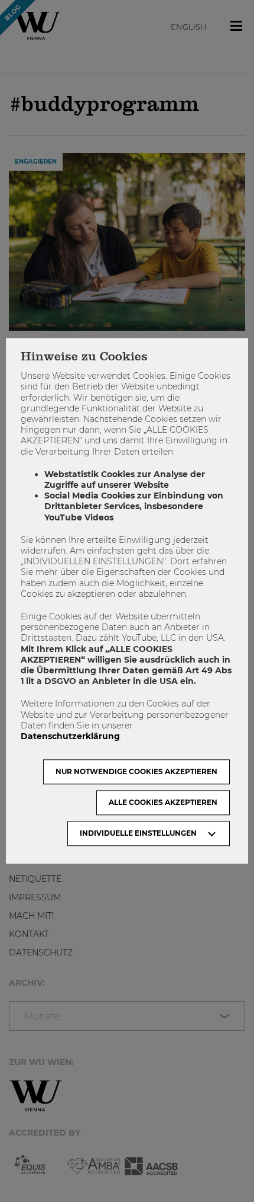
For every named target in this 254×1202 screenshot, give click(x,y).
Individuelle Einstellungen (138, 833)
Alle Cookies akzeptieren (163, 802)
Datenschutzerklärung (70, 736)
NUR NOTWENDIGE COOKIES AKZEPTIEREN (136, 772)
